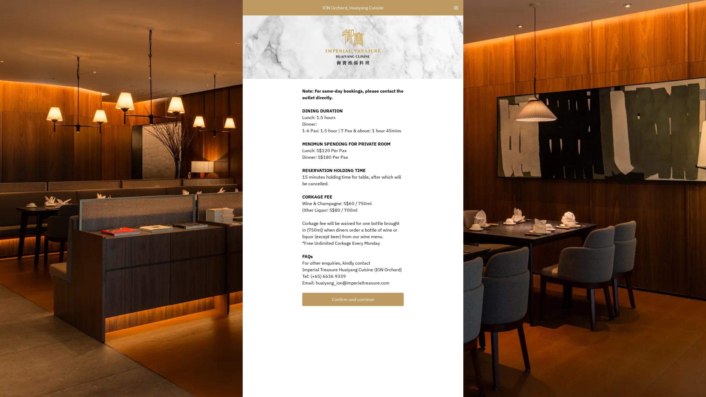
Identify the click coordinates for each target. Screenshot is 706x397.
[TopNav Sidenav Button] (456, 8)
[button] (353, 299)
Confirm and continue (353, 299)
